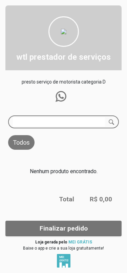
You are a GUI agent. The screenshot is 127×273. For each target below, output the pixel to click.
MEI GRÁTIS (80, 242)
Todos (21, 142)
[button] (61, 96)
